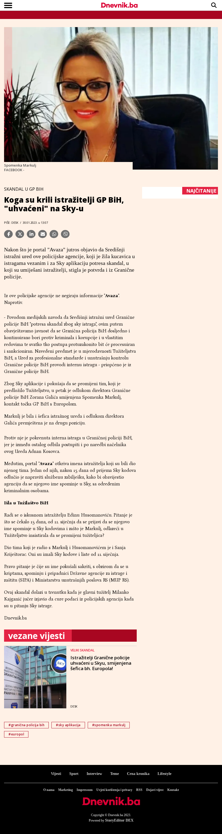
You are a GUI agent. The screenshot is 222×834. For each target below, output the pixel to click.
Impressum (85, 790)
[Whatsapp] (54, 234)
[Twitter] (19, 234)
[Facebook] (8, 234)
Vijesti (56, 774)
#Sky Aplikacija (68, 725)
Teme (114, 774)
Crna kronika (138, 774)
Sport (74, 774)
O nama (48, 790)
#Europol (16, 734)
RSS (139, 790)
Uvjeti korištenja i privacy (114, 790)
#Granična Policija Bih (26, 725)
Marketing (65, 790)
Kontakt (173, 790)
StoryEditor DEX (119, 820)
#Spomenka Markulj (109, 725)
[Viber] (65, 234)
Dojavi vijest (155, 790)
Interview (94, 774)
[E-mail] (42, 234)
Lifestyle (164, 774)
